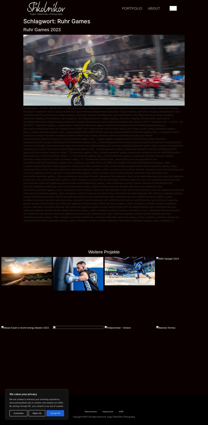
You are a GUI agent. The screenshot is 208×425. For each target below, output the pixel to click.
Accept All (55, 413)
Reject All (37, 413)
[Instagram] (104, 405)
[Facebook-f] (95, 405)
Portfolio (132, 8)
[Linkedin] (112, 405)
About (154, 8)
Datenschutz (91, 411)
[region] (37, 404)
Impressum (108, 411)
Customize (18, 413)
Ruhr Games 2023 (42, 29)
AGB (121, 411)
